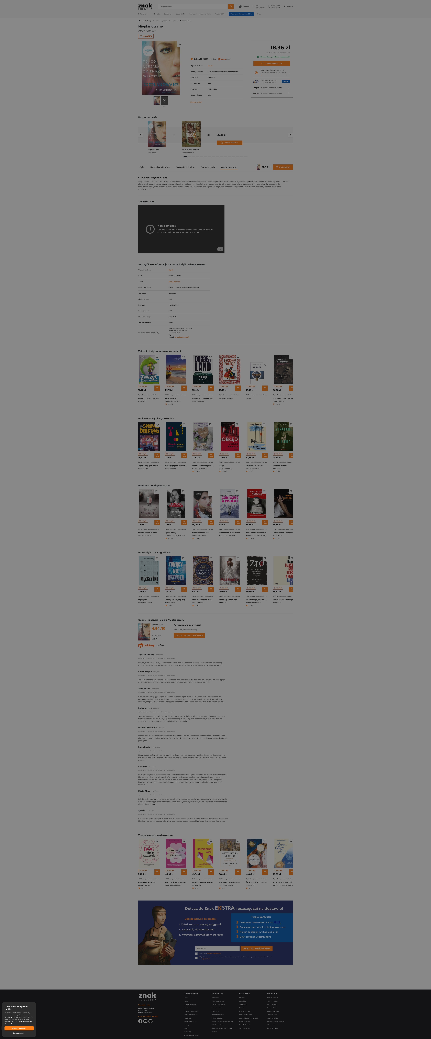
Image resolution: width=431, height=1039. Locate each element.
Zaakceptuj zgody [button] (19, 1028)
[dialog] (19, 1019)
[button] (19, 1033)
